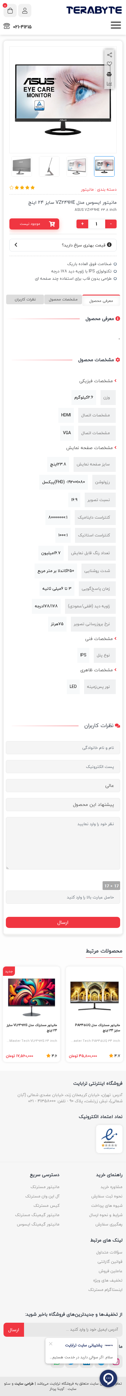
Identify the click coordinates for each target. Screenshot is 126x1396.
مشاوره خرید (111, 1187)
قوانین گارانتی (110, 1261)
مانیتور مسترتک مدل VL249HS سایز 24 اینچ (32, 1028)
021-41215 (22, 26)
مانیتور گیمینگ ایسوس (38, 1224)
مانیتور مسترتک (44, 1187)
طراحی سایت (24, 1383)
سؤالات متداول (109, 1252)
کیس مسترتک (46, 1205)
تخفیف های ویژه (107, 1280)
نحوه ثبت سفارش (106, 1196)
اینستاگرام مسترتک (105, 1290)
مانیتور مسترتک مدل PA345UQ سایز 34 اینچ (97, 1028)
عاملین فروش (110, 1271)
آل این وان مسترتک (42, 1196)
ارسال (13, 1330)
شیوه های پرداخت (106, 1205)
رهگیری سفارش (109, 1224)
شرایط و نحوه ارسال (105, 1215)
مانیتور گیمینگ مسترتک (37, 1215)
